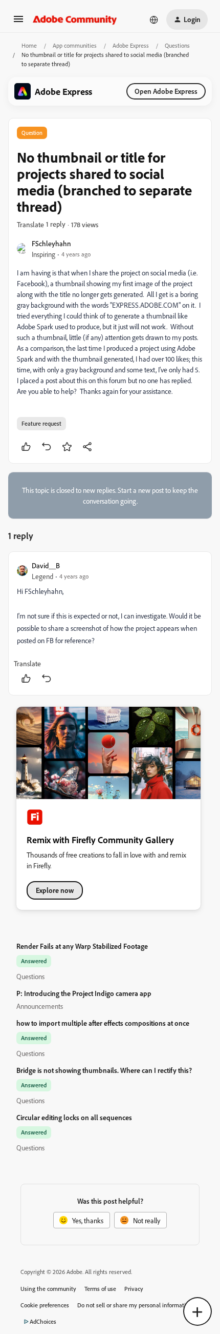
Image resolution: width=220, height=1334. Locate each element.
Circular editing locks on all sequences (74, 1117)
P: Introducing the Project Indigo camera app (83, 993)
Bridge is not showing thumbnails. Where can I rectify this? (104, 1070)
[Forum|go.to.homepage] (75, 19)
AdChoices (43, 1321)
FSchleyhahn (51, 243)
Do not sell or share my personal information (134, 1305)
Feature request (41, 423)
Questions (177, 45)
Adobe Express (131, 45)
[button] (18, 22)
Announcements (39, 1006)
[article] (110, 623)
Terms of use (100, 1288)
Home (29, 45)
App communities (75, 45)
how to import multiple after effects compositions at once (102, 1023)
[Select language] (154, 19)
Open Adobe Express (166, 91)
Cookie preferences (44, 1305)
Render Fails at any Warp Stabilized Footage (82, 946)
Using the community (48, 1288)
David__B (46, 565)
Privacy (133, 1288)
